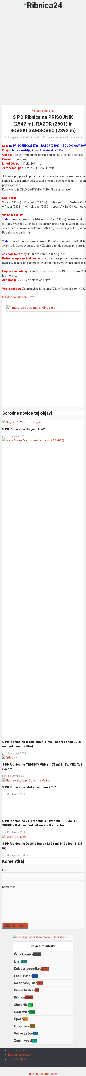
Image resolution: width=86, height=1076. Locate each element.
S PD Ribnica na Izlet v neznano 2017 (29, 787)
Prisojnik (21, 297)
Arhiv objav (19, 1059)
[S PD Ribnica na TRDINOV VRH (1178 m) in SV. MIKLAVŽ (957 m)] (11, 757)
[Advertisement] (43, 59)
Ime (4, 870)
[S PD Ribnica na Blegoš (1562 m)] (22, 422)
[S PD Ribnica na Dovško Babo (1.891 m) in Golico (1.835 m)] (14, 836)
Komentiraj (76, 137)
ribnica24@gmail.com (43, 1073)
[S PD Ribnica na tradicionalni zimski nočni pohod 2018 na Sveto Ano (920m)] (43, 587)
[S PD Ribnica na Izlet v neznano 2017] (27, 780)
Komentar (8, 886)
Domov (19, 1050)
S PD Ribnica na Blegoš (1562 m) (26, 429)
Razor (31, 297)
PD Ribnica (9, 297)
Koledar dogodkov (43, 110)
